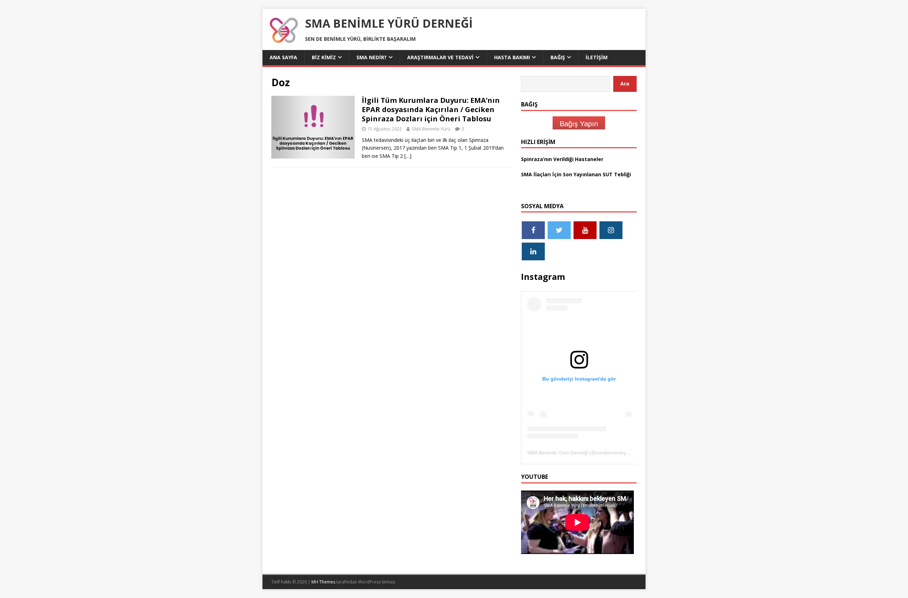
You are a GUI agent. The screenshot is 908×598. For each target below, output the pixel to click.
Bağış (557, 57)
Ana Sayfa (283, 57)
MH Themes (323, 582)
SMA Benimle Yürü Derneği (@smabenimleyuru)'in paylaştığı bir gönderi (608, 452)
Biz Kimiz (324, 57)
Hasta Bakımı (512, 57)
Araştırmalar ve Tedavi (440, 57)
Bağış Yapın (579, 124)
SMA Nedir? (371, 57)
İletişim (597, 57)
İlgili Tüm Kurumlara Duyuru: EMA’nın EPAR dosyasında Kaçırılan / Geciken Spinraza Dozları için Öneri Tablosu (431, 109)
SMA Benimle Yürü (430, 129)
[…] (407, 156)
